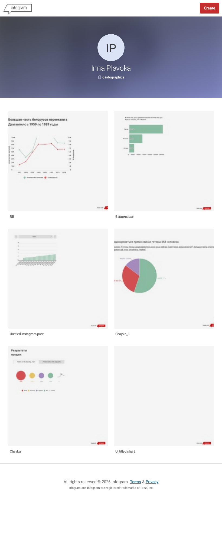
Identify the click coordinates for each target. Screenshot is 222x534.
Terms (135, 481)
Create (209, 8)
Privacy (152, 481)
